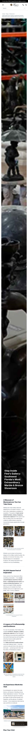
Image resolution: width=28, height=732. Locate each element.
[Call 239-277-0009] (23, 5)
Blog (7, 13)
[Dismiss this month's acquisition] (26, 722)
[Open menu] (3, 5)
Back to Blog (7, 21)
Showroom (11, 13)
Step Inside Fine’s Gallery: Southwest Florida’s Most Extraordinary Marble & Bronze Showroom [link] (13, 16)
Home (3, 13)
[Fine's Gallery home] (14, 5)
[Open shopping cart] (26, 5)
